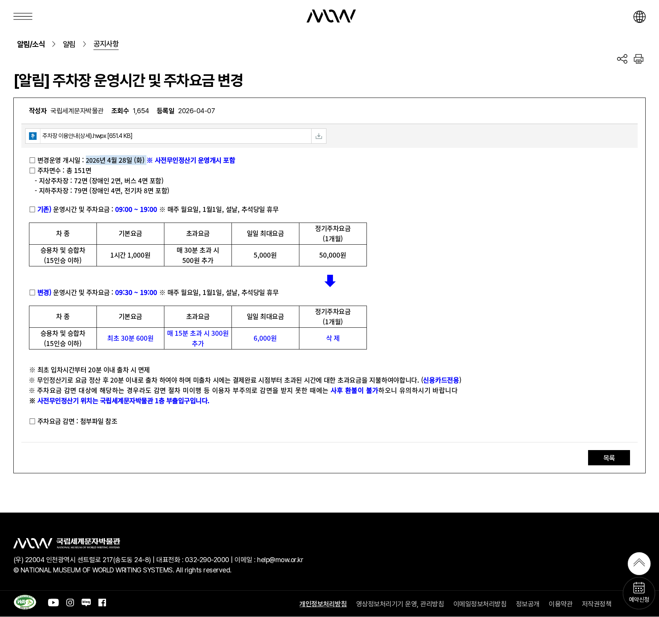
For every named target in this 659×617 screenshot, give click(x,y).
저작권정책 (597, 604)
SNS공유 (622, 61)
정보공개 (528, 604)
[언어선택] (639, 17)
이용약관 (560, 604)
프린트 (639, 61)
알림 (69, 44)
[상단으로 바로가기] (639, 563)
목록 (609, 458)
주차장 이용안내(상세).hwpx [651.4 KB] (87, 135)
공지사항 (106, 43)
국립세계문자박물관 (331, 16)
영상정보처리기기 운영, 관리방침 (400, 604)
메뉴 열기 (22, 16)
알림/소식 (31, 44)
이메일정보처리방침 (480, 604)
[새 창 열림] (25, 607)
